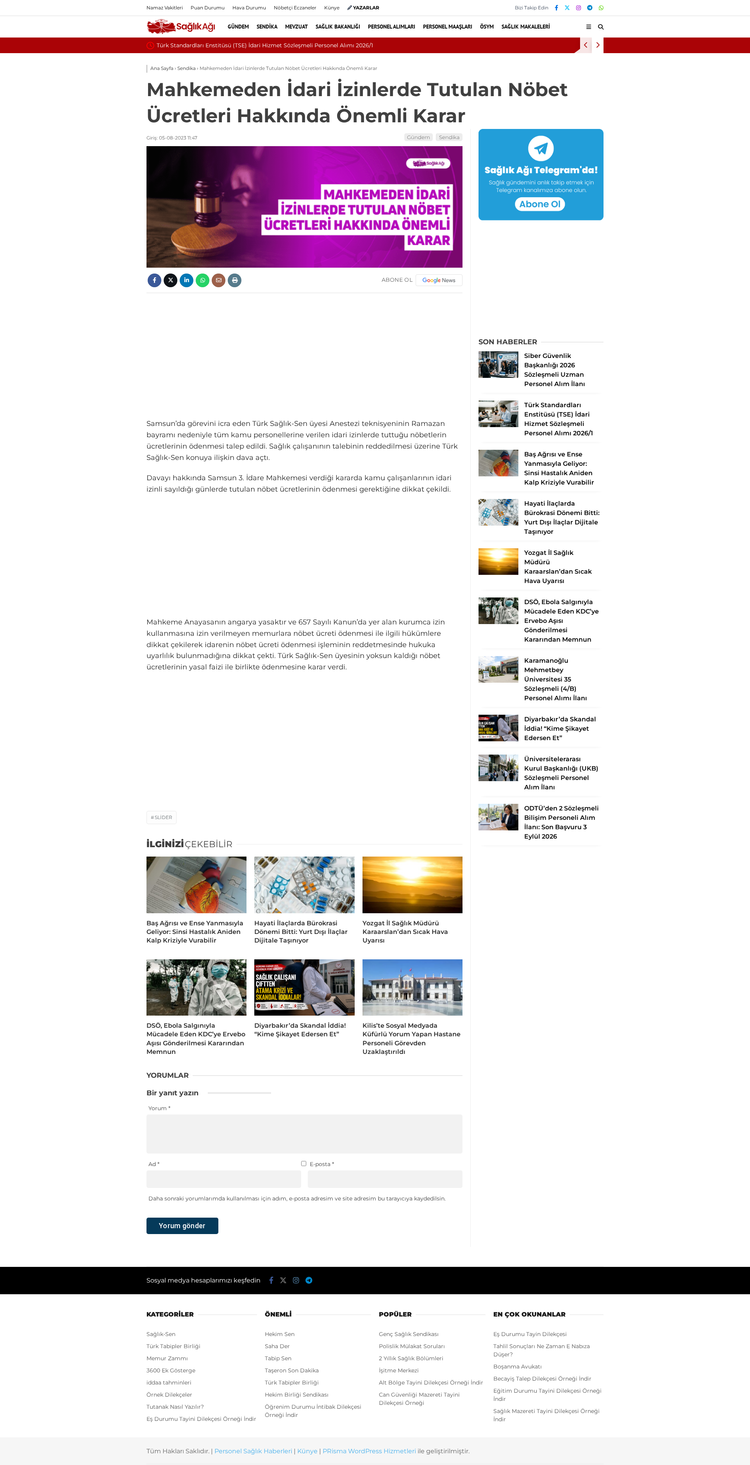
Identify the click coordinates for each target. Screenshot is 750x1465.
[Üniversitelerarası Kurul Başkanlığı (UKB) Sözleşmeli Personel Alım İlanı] (498, 779)
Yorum (159, 1108)
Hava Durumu (249, 8)
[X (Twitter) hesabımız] (567, 7)
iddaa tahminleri (168, 1382)
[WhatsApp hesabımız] (601, 7)
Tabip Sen (278, 1358)
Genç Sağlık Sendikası (409, 1334)
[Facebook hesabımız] (556, 7)
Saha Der (277, 1346)
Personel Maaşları (447, 26)
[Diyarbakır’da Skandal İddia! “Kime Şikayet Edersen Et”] (304, 987)
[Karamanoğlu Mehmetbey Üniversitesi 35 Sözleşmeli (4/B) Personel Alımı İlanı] (498, 680)
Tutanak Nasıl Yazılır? (175, 1406)
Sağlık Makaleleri (526, 26)
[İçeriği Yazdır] (234, 280)
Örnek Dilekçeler (169, 1394)
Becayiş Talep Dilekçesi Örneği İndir (542, 1378)
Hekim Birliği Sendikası (297, 1394)
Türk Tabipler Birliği (173, 1346)
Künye (331, 8)
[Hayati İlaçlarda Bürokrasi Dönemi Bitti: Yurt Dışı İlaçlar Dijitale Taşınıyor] (304, 885)
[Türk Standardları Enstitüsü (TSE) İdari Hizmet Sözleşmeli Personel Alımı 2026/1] (498, 425)
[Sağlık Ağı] (180, 32)
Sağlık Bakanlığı (338, 26)
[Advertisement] (304, 355)
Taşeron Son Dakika (292, 1370)
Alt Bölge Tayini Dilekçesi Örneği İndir (431, 1382)
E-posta (322, 1164)
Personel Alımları (391, 26)
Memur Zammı (167, 1358)
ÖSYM (487, 26)
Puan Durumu (208, 8)
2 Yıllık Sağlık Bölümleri (411, 1358)
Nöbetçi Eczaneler (295, 8)
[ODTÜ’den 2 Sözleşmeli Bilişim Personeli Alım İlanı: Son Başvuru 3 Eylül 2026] (498, 828)
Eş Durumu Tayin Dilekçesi (530, 1334)
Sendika (267, 26)
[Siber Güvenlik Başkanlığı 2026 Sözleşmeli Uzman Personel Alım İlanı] (498, 375)
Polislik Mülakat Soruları (412, 1346)
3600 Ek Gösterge (170, 1370)
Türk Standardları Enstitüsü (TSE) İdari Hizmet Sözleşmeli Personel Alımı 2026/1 (265, 45)
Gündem (238, 26)
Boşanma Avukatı (517, 1366)
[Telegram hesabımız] (590, 7)
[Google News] (439, 280)
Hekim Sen (280, 1334)
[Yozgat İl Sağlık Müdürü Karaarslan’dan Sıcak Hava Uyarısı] (412, 885)
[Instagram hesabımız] (578, 7)
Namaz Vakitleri (164, 8)
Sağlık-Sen (160, 1334)
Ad (153, 1164)
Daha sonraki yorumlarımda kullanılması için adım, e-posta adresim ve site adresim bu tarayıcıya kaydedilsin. (297, 1198)
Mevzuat (296, 26)
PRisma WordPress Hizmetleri (369, 1451)
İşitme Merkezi (399, 1370)
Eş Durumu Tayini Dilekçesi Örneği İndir (201, 1418)
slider (163, 817)
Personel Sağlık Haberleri (253, 1451)
